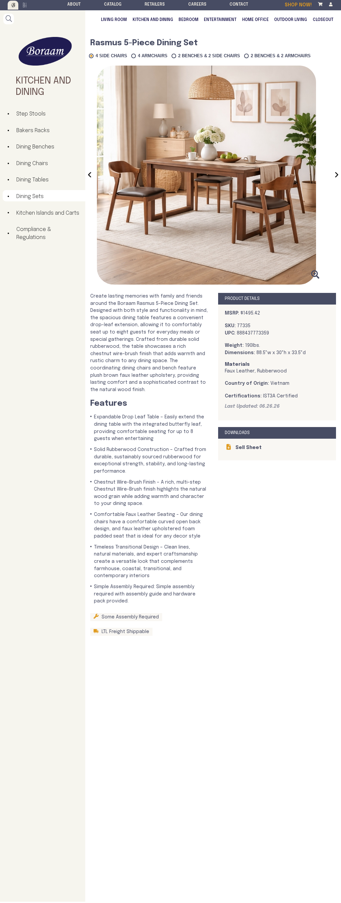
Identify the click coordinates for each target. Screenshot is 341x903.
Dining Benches (35, 147)
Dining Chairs (32, 163)
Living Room (114, 20)
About (74, 5)
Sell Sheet (248, 447)
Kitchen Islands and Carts (47, 213)
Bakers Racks (33, 130)
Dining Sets (30, 196)
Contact (238, 5)
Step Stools (31, 114)
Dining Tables (32, 180)
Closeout (323, 20)
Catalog (113, 5)
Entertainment (220, 20)
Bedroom (188, 20)
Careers (197, 5)
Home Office (255, 20)
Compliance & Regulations (33, 233)
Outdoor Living (290, 20)
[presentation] (89, 176)
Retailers (155, 5)
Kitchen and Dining (153, 20)
